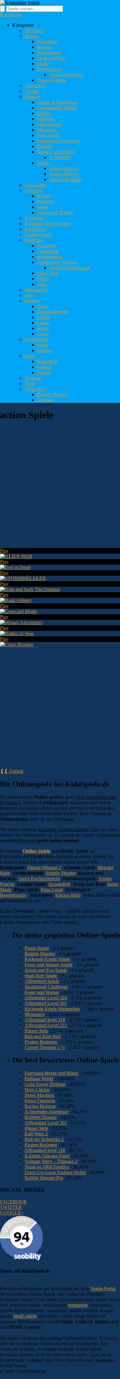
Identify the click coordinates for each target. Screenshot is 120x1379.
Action (31, 36)
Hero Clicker (37, 1089)
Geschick (34, 190)
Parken (43, 317)
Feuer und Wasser (66, 74)
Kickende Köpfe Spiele (47, 223)
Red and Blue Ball (43, 1036)
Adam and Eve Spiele (46, 970)
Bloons (44, 47)
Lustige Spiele (38, 234)
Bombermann (13, 895)
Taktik (43, 162)
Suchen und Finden (56, 151)
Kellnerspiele (49, 256)
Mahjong (45, 118)
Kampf (43, 196)
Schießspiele (37, 339)
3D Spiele (34, 30)
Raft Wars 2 (36, 1133)
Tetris (42, 207)
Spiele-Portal (102, 1288)
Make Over (48, 273)
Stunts (43, 328)
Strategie (33, 378)
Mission (44, 350)
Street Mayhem (39, 1095)
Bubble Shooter (52, 394)
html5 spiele (25, 1316)
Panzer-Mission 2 (44, 867)
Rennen (32, 300)
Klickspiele (35, 229)
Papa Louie (52, 889)
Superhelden (49, 69)
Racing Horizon (40, 1106)
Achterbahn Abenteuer (47, 1111)
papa (29, 295)
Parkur (43, 322)
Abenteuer (47, 41)
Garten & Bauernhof (57, 102)
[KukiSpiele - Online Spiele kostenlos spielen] (20, 2)
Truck (42, 333)
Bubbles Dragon (41, 1117)
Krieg (42, 344)
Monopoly (47, 129)
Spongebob (59, 884)
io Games (34, 218)
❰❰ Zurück (11, 771)
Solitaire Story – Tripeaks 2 (51, 1161)
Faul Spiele (35, 185)
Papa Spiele (48, 135)
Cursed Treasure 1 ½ (45, 1047)
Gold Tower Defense (45, 1084)
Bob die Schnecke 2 (44, 1139)
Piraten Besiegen (41, 1041)
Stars (41, 284)
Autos (43, 306)
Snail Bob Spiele (65, 179)
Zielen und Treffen (55, 212)
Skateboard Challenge (46, 986)
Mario (43, 63)
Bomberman (49, 52)
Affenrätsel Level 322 (46, 1025)
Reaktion (45, 201)
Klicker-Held (68, 895)
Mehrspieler (36, 289)
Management (49, 124)
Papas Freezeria (40, 1100)
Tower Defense (52, 80)
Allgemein (35, 85)
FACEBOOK (13, 1201)
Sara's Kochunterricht (39, 878)
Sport (30, 355)
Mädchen (34, 240)
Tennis (43, 372)
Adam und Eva (64, 168)
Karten (43, 113)
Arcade (32, 91)
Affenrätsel (60, 157)
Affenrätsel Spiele (42, 981)
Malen (43, 278)
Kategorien (11, 14)
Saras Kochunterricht (69, 267)
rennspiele (78, 1305)
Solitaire (45, 146)
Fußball (44, 366)
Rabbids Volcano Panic (47, 1155)
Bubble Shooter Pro (44, 1177)
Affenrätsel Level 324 (46, 997)
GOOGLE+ (12, 1212)
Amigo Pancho (63, 173)
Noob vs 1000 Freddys (47, 1166)
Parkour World (39, 1078)
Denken (32, 96)
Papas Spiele (37, 948)
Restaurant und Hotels (58, 140)
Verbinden (35, 389)
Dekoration (48, 251)
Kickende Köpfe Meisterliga (52, 1008)
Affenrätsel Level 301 (46, 1003)
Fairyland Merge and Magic (52, 1073)
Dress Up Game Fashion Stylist (55, 1172)
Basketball (47, 361)
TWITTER (11, 1207)
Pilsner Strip (36, 1030)
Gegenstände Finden (57, 107)
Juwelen (45, 400)
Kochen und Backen (57, 262)
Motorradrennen (52, 311)
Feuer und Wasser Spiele (49, 964)
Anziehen (46, 245)
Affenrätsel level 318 (45, 1019)
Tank (29, 383)
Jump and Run (51, 58)
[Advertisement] (60, 487)
